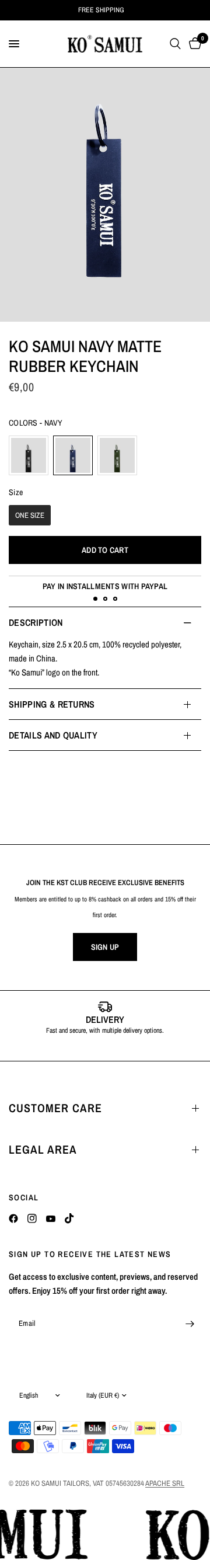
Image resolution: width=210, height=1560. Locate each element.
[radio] (28, 455)
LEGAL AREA (43, 1149)
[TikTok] (69, 1218)
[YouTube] (50, 1218)
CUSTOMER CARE (55, 1108)
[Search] (175, 43)
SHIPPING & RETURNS (52, 704)
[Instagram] (32, 1218)
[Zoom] (105, 195)
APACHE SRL (164, 1483)
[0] (193, 43)
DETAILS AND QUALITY (53, 735)
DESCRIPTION (36, 622)
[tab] (95, 599)
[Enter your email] (189, 1324)
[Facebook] (13, 1218)
